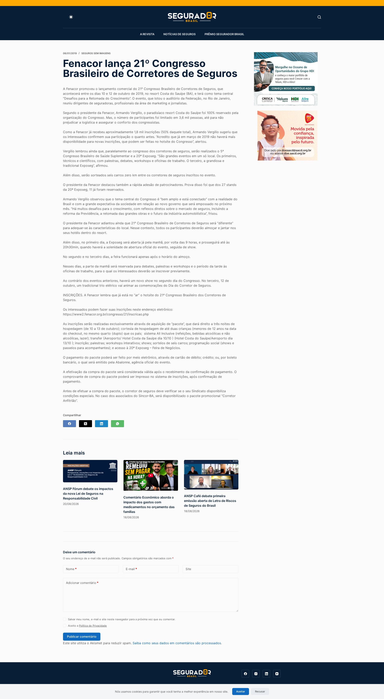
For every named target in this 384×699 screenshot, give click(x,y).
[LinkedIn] (101, 423)
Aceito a (87, 625)
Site (188, 569)
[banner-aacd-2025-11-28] (287, 135)
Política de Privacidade (93, 625)
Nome (71, 569)
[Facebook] (69, 423)
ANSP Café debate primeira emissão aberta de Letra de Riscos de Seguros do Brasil (210, 501)
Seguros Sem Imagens (96, 53)
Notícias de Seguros (179, 34)
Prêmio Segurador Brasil (224, 34)
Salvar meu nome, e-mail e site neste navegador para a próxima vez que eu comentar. (121, 619)
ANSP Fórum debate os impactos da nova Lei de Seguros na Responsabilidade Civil (88, 493)
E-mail (131, 569)
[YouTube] (277, 673)
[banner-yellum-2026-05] (286, 79)
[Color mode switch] (71, 17)
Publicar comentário (81, 636)
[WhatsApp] (117, 423)
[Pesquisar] (319, 17)
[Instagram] (256, 673)
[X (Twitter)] (85, 423)
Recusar (260, 691)
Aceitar (240, 691)
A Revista (147, 34)
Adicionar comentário (82, 583)
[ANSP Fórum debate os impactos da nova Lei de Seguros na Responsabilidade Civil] (90, 471)
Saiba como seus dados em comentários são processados (177, 643)
